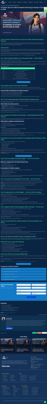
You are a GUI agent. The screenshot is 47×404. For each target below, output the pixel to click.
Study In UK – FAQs (23, 379)
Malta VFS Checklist (25, 391)
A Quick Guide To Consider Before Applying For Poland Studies (10, 307)
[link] (23, 269)
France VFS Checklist (25, 387)
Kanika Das (6, 314)
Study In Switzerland (13, 380)
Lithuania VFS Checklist (35, 394)
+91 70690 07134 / (37, 359)
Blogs (4, 5)
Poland (6, 5)
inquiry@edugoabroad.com (35, 361)
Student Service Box (5, 391)
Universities (15, 390)
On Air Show (4, 390)
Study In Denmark (5, 379)
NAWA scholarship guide (29, 135)
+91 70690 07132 (38, 358)
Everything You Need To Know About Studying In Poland (9, 310)
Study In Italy (12, 379)
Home (2, 5)
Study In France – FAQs (24, 376)
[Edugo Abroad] (4, 2)
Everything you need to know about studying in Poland (12, 261)
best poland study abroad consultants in (9, 312)
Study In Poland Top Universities (5, 306)
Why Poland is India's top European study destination (29, 261)
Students (15, 387)
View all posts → (9, 328)
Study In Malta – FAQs (32, 377)
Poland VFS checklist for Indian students (21, 112)
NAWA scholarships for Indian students (36, 239)
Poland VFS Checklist (25, 390)
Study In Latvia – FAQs (32, 378)
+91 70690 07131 (33, 358)
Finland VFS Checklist (35, 391)
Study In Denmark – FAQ (24, 380)
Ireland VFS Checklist (25, 394)
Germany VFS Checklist (35, 387)
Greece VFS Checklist (35, 390)
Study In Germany (5, 380)
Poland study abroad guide (22, 55)
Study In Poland (13, 376)
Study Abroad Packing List (6, 387)
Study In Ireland (5, 376)
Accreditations (16, 391)
